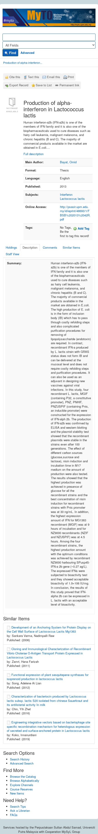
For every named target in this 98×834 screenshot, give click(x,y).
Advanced (27, 52)
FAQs (14, 815)
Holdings (11, 247)
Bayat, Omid (68, 162)
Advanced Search (22, 763)
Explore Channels (21, 785)
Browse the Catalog (23, 776)
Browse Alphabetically (24, 780)
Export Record (18, 85)
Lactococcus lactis (72, 198)
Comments (50, 247)
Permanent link (69, 85)
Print (71, 77)
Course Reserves (21, 789)
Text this (33, 77)
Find (12, 52)
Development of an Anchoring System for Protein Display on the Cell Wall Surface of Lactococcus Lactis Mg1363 (49, 629)
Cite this (14, 77)
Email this (53, 77)
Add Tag (83, 228)
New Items (17, 793)
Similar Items (71, 247)
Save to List (44, 85)
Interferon (66, 194)
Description (30, 247)
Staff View (12, 254)
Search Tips (18, 806)
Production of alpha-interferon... (22, 62)
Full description (33, 154)
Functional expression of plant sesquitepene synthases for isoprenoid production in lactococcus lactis (47, 677)
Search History (20, 759)
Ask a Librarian (20, 810)
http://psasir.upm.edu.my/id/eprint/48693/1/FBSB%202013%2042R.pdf (75, 213)
